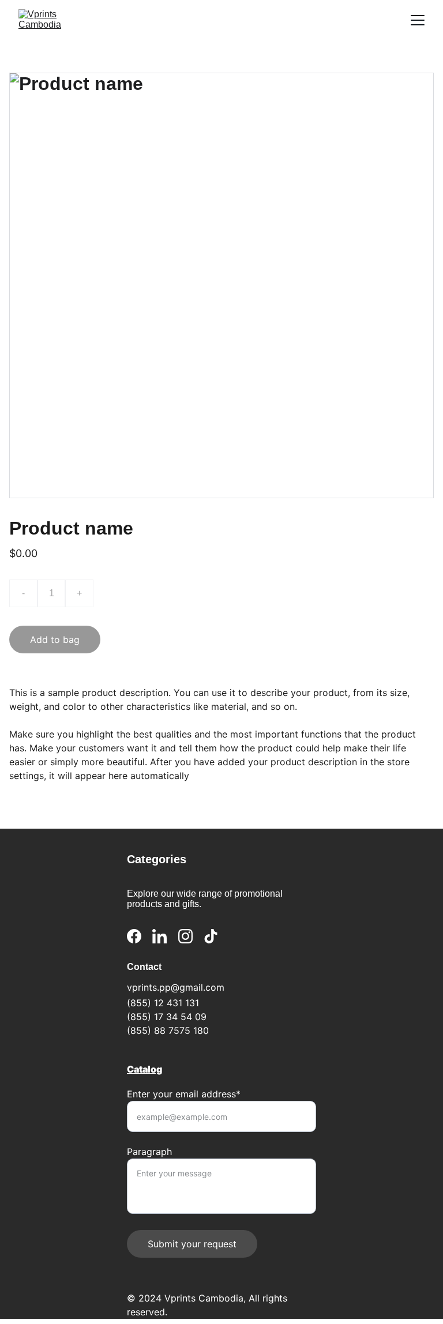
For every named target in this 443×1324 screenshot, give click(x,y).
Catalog (144, 1069)
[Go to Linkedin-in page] (159, 936)
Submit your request (192, 1244)
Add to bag (55, 639)
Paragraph (149, 1151)
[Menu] (418, 20)
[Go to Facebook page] (134, 936)
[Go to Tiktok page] (211, 936)
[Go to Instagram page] (185, 936)
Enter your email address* (184, 1094)
